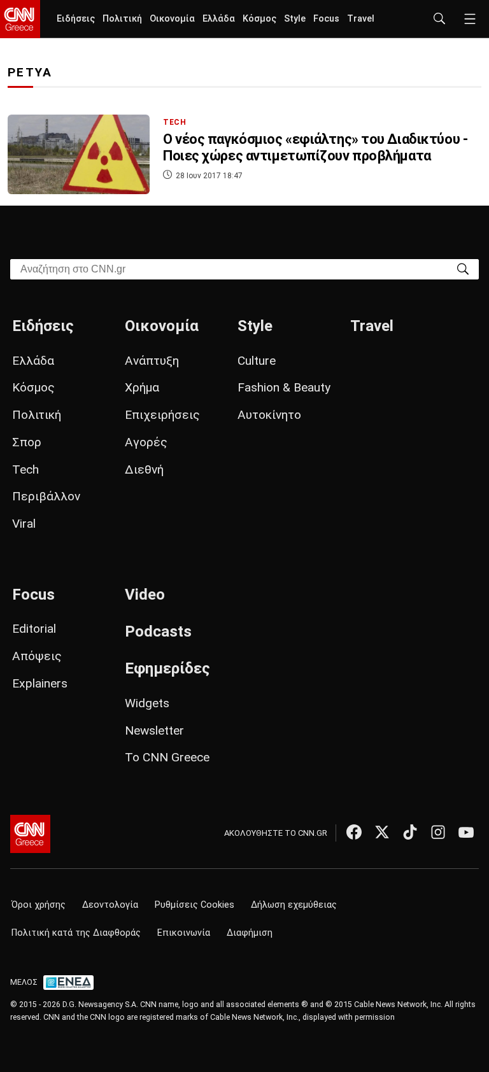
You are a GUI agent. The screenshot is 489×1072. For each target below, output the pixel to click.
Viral (24, 523)
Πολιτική (122, 18)
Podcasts (158, 631)
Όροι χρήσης (38, 904)
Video (145, 594)
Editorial (34, 628)
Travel (360, 18)
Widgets (147, 703)
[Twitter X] (382, 832)
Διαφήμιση (250, 932)
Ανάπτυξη (152, 360)
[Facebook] (354, 832)
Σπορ (26, 442)
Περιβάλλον (46, 496)
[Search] (462, 268)
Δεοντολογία (110, 904)
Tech (25, 469)
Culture (256, 360)
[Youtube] (466, 832)
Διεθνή (144, 469)
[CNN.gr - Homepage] (20, 19)
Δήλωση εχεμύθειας (294, 904)
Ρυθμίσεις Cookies (194, 904)
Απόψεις (37, 656)
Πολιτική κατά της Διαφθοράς (76, 932)
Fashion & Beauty (283, 387)
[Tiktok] (410, 832)
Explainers (39, 683)
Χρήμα (142, 387)
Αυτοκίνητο (269, 414)
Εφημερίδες (167, 668)
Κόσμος (259, 18)
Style (295, 18)
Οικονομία (172, 18)
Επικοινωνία (183, 932)
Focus (326, 18)
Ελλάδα (218, 18)
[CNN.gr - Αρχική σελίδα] (30, 834)
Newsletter (154, 730)
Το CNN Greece (167, 757)
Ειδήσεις (76, 18)
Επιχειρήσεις (162, 414)
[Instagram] (438, 832)
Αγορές (146, 442)
